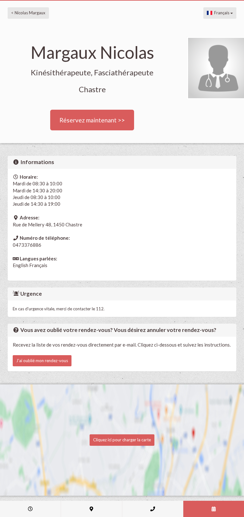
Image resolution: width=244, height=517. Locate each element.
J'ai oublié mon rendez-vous (42, 360)
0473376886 (27, 245)
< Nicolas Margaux (28, 12)
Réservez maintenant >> (92, 120)
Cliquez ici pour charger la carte (122, 439)
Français (221, 12)
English (20, 265)
